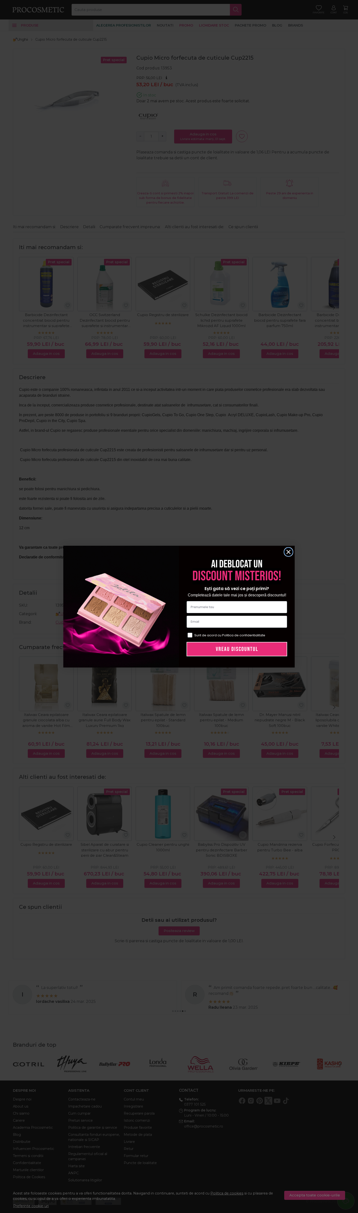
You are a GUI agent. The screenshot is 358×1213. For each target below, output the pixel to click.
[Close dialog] (288, 552)
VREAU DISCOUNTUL (237, 649)
